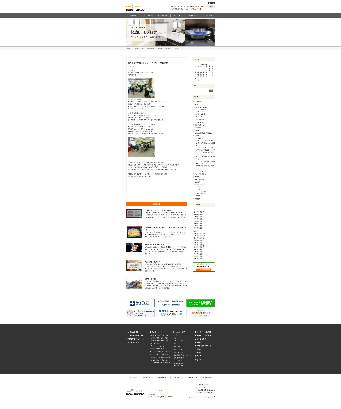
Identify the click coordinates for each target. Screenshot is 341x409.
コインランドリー (179, 361)
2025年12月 (198, 233)
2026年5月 (197, 219)
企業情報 (191, 6)
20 (204, 74)
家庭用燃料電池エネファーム (182, 355)
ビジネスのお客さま (178, 6)
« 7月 (198, 80)
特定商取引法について (205, 392)
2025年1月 (197, 258)
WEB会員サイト (196, 9)
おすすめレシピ (199, 125)
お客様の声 (198, 127)
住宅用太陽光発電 (179, 358)
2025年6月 (197, 247)
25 (198, 76)
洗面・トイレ (200, 112)
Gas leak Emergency (157, 346)
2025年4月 (197, 251)
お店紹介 (197, 130)
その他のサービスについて (204, 147)
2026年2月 (197, 226)
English (211, 6)
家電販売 (197, 199)
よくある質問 (198, 138)
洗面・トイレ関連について (204, 141)
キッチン (199, 116)
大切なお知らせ (199, 119)
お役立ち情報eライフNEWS (203, 133)
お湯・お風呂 (200, 114)
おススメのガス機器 (200, 107)
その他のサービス (179, 363)
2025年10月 (198, 238)
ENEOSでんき (199, 102)
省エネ (198, 196)
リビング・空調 (201, 109)
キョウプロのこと (200, 174)
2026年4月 (197, 221)
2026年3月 (197, 223)
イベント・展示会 (200, 171)
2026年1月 (197, 228)
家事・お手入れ (199, 179)
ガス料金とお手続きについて (205, 150)
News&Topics (199, 122)
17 (195, 74)
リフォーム (177, 338)
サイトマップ (202, 387)
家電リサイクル (178, 366)
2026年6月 (197, 216)
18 (198, 74)
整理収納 (197, 177)
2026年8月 (197, 212)
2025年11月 (198, 236)
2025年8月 (197, 242)
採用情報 (200, 6)
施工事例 (197, 182)
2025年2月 (197, 256)
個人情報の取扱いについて (206, 390)
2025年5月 (197, 249)
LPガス (176, 335)
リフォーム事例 (178, 341)
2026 (194, 210)
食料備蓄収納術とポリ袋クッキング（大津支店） (148, 62)
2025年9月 (197, 240)
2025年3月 (197, 254)
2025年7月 (197, 245)
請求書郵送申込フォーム (180, 9)
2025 (194, 231)
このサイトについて (204, 384)
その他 (196, 136)
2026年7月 (197, 214)
